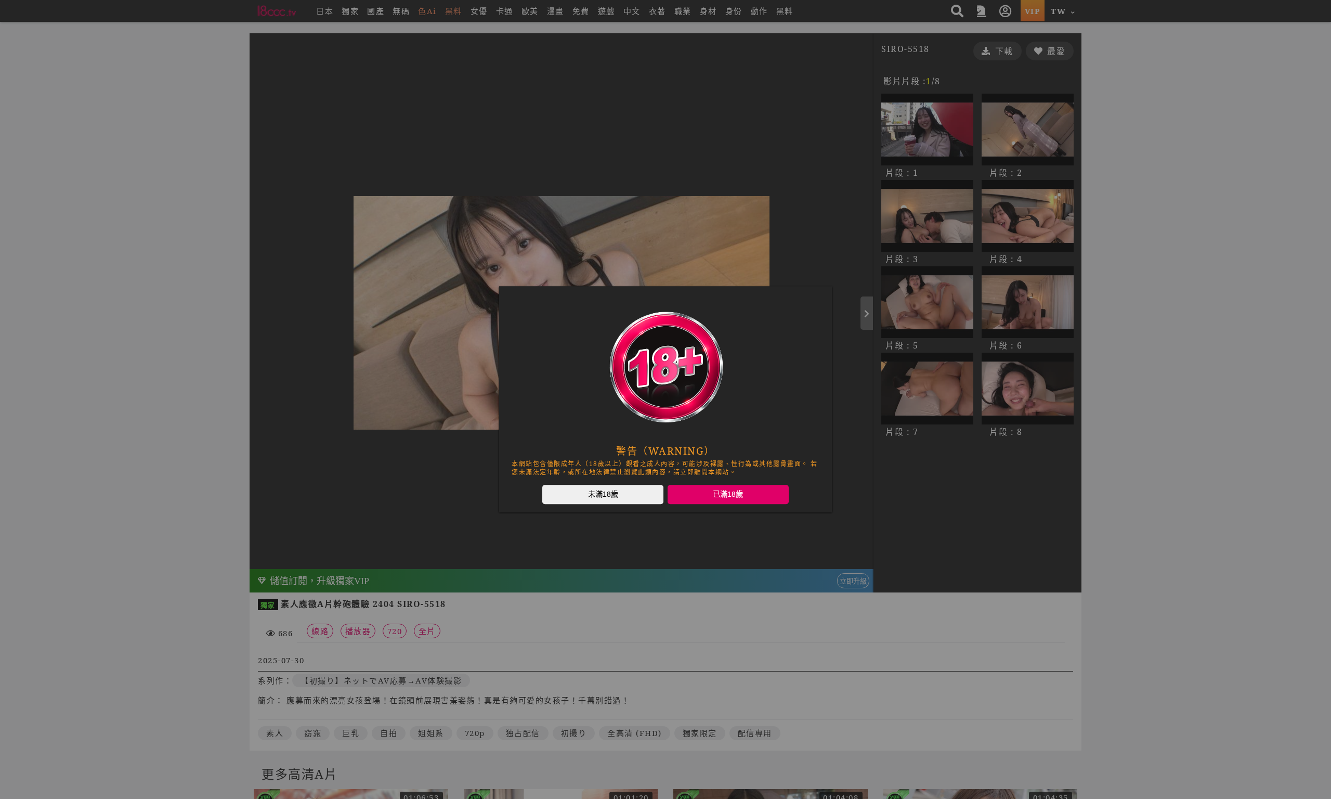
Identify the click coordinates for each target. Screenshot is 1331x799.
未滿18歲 (603, 494)
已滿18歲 (728, 494)
